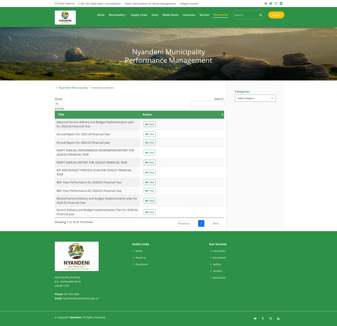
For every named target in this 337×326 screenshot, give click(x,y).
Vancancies (219, 277)
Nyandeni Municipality (73, 88)
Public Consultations (109, 3)
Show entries (59, 103)
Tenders (217, 271)
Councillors (219, 251)
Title (61, 114)
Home (101, 15)
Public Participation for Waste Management (150, 3)
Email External (66, 3)
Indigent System (189, 3)
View (151, 124)
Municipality (116, 15)
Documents (219, 257)
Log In (276, 15)
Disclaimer (142, 264)
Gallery (217, 264)
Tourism (204, 15)
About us (141, 257)
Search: (219, 99)
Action (147, 114)
